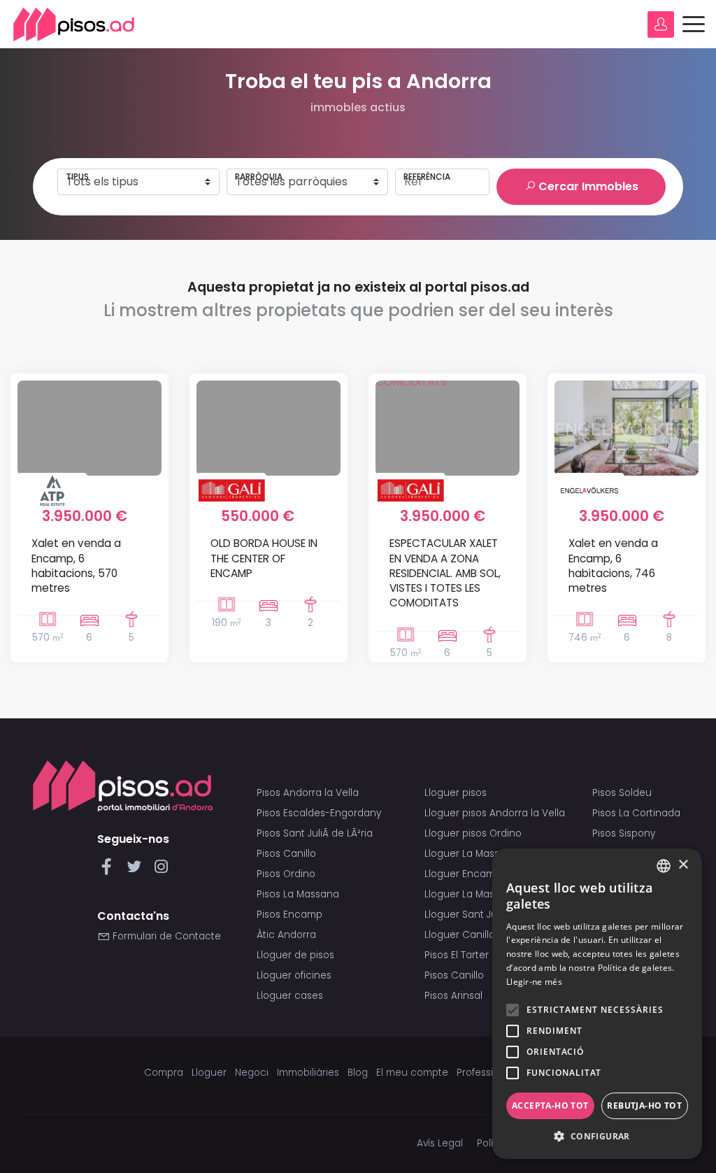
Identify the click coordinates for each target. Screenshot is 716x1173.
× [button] (683, 865)
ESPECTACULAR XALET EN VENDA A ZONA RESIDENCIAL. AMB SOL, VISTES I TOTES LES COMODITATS (445, 573)
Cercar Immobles (587, 186)
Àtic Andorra (286, 934)
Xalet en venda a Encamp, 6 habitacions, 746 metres (613, 565)
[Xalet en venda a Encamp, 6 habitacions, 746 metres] (626, 428)
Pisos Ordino (286, 874)
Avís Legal (440, 1143)
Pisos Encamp (289, 914)
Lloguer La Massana (471, 853)
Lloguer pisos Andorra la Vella (494, 813)
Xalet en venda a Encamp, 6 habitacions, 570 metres (76, 565)
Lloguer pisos (455, 792)
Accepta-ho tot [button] (550, 1105)
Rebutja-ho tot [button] (644, 1105)
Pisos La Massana (298, 894)
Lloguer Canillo (459, 934)
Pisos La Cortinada (636, 813)
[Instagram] (161, 870)
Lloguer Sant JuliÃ (467, 914)
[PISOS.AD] (74, 24)
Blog (358, 1072)
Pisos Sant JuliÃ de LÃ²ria (315, 833)
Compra (163, 1072)
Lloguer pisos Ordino (473, 833)
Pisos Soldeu (622, 792)
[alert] (597, 1003)
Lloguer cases (290, 995)
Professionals (488, 1072)
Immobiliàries (308, 1072)
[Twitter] (136, 870)
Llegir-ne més (534, 982)
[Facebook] (109, 870)
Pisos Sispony (623, 833)
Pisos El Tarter (456, 955)
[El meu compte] (660, 24)
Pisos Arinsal (453, 995)
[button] (597, 1136)
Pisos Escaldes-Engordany (319, 813)
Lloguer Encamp (462, 874)
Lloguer (209, 1072)
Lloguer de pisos (295, 955)
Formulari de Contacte (165, 936)
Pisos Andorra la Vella (308, 792)
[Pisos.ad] (123, 785)
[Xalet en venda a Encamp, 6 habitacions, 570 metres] (89, 428)
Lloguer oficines (294, 975)
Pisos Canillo (286, 853)
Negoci (251, 1072)
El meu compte (412, 1072)
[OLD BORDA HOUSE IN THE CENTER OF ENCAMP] (268, 428)
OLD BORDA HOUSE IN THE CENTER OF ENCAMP (263, 558)
